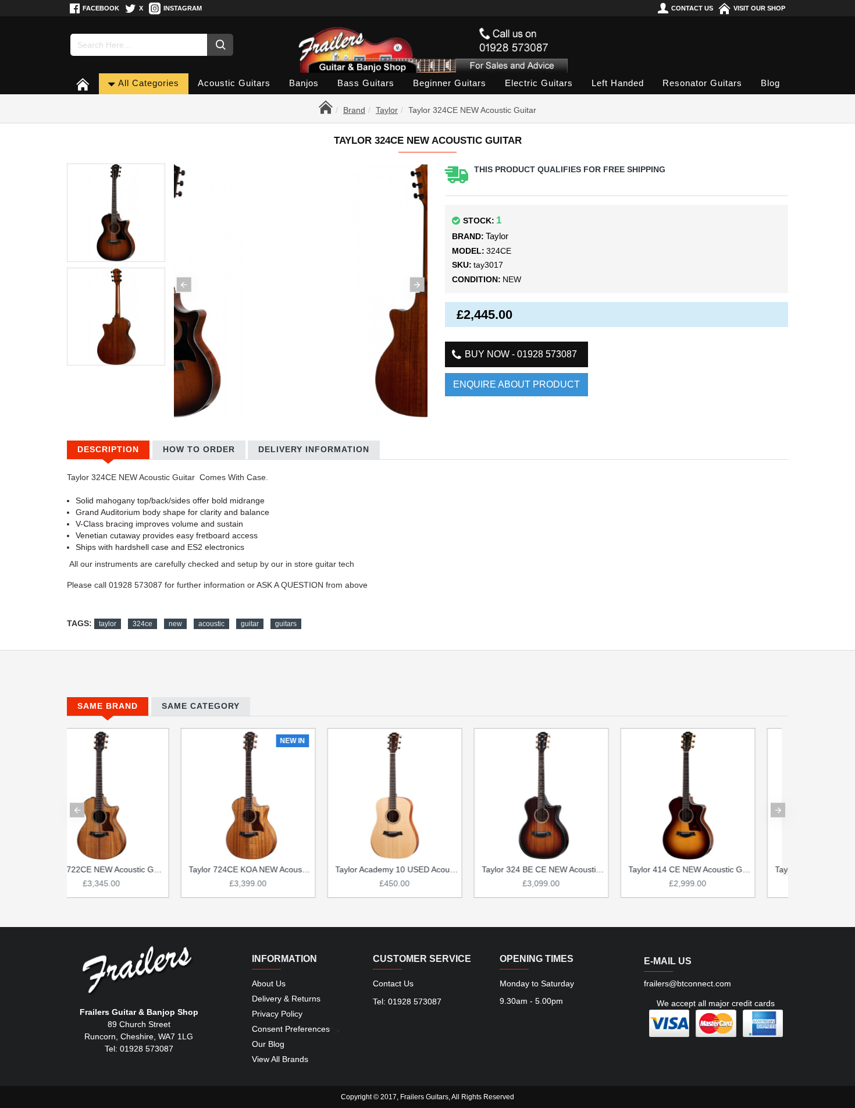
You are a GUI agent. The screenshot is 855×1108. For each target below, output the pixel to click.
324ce (142, 624)
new (175, 624)
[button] (184, 285)
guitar (250, 624)
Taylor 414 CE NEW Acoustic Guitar (283, 869)
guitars (286, 624)
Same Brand (107, 706)
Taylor (387, 110)
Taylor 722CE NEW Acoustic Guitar (429, 869)
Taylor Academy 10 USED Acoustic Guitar (723, 869)
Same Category (201, 706)
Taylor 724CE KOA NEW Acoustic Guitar (576, 869)
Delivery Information (313, 449)
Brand (354, 110)
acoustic (211, 624)
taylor (107, 624)
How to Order (199, 449)
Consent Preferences (291, 1029)
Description (108, 449)
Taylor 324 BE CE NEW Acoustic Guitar (136, 869)
